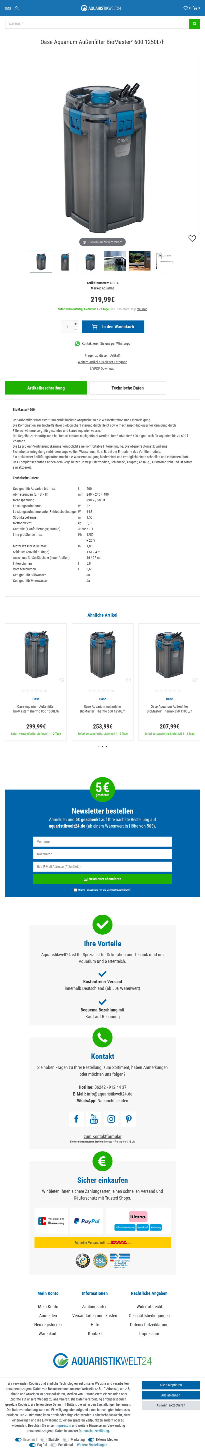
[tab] (46, 388)
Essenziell (30, 1439)
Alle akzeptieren (171, 1385)
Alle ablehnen (170, 1395)
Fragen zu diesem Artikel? (102, 355)
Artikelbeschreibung (46, 388)
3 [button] (106, 746)
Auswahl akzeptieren (170, 1405)
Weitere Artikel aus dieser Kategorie (102, 362)
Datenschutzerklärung (149, 1324)
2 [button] (102, 746)
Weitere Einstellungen (92, 1445)
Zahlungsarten (95, 1306)
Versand (142, 309)
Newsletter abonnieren (105, 879)
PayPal (42, 1445)
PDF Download (104, 369)
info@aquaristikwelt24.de (109, 1094)
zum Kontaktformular (103, 1136)
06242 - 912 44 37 (110, 1087)
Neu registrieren (48, 1324)
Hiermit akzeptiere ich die (104, 889)
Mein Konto (48, 1306)
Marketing (78, 1439)
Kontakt (95, 1333)
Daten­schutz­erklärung (94, 1431)
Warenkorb (48, 1333)
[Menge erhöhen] (75, 324)
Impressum (149, 1333)
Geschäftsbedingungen (149, 1315)
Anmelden (48, 1315)
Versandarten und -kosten (94, 1315)
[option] (35, 682)
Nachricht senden (113, 1100)
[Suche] (194, 24)
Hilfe (95, 1324)
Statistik (53, 1439)
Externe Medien (107, 1439)
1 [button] (99, 746)
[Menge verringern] (75, 329)
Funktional (65, 1445)
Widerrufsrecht (149, 1306)
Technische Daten (128, 388)
